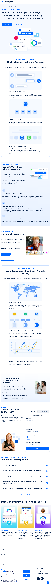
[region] (17, 575)
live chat (5, 418)
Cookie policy (15, 581)
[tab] (31, 411)
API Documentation (8, 259)
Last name (28, 423)
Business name (29, 429)
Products (7, 6)
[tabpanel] (37, 434)
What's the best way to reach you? (33, 435)
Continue (37, 448)
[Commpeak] (7, 2)
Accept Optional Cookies (26, 572)
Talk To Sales (6, 24)
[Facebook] (2, 573)
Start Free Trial (18, 24)
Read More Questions (25, 494)
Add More (28, 439)
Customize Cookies (26, 579)
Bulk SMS (12, 6)
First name (28, 418)
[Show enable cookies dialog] (48, 582)
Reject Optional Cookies (26, 575)
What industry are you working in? (33, 442)
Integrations (5, 254)
